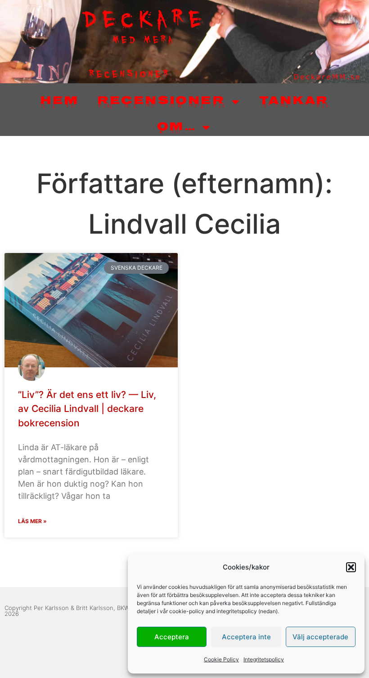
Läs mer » (32, 521)
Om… (176, 128)
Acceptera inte (246, 637)
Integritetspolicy (263, 659)
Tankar (293, 101)
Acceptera (171, 637)
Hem (59, 101)
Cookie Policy (221, 659)
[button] (351, 567)
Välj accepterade (320, 637)
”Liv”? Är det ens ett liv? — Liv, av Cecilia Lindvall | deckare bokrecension (87, 409)
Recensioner (161, 101)
